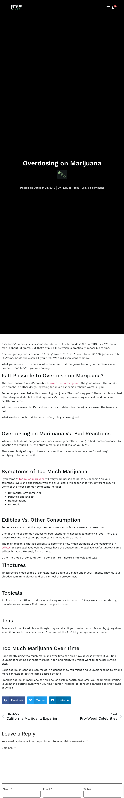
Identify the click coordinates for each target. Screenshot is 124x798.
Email (47, 789)
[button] (13, 700)
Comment (9, 748)
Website (88, 789)
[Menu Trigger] (108, 7)
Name (7, 789)
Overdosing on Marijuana (62, 163)
